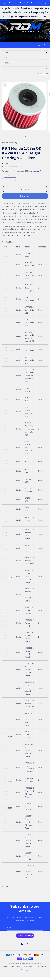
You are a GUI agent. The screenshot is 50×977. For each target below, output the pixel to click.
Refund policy (16, 966)
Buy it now (25, 196)
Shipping (5, 166)
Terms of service (41, 966)
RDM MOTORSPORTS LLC (24, 963)
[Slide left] (19, 136)
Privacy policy (28, 966)
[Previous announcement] (4, 3)
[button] (5, 44)
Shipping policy (26, 970)
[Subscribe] (42, 928)
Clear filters (43, 74)
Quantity (5, 175)
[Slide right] (30, 136)
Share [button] (7, 887)
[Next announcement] (45, 3)
